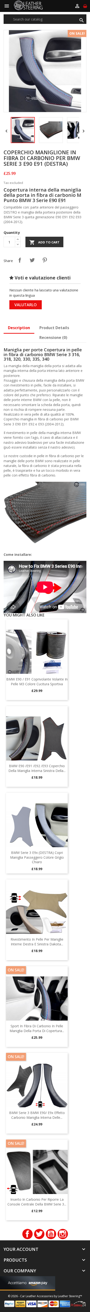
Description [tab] (19, 327)
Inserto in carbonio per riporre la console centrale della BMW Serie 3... (36, 1201)
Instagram (63, 1234)
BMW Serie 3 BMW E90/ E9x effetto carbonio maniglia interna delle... (37, 1115)
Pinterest (44, 260)
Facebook (27, 1234)
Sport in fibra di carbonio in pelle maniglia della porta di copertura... (37, 1028)
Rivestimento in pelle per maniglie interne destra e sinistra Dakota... (37, 941)
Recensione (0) (53, 337)
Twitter (39, 1234)
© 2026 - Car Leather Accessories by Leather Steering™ (45, 1296)
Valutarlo (25, 304)
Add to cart (44, 242)
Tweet (32, 260)
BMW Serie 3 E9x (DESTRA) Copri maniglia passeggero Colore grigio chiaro (37, 857)
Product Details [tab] (54, 327)
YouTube (51, 1234)
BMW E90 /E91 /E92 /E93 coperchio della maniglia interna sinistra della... (37, 768)
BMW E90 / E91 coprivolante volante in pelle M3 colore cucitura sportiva (37, 681)
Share (19, 260)
